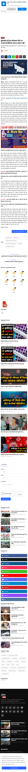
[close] (26, 754)
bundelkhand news (10, 246)
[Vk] (22, 711)
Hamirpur (23, 661)
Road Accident (21, 670)
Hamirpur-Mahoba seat (11, 243)
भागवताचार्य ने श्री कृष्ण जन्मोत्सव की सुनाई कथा (14, 261)
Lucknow (17, 661)
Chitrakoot (4, 655)
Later (16, 8)
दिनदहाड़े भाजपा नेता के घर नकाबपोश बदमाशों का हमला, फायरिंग (13, 638)
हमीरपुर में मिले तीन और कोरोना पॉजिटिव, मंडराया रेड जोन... (13, 409)
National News (5, 667)
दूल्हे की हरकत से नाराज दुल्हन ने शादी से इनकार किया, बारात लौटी (14, 256)
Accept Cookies (14, 768)
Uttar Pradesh (22, 658)
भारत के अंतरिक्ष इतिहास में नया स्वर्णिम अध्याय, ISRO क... (18, 608)
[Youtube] (22, 707)
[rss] (2, 715)
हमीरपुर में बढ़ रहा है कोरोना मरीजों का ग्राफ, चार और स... (13, 454)
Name (2, 469)
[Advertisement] (14, 22)
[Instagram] (10, 707)
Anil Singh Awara (14, 633)
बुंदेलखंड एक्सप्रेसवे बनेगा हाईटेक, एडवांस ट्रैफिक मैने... (19, 739)
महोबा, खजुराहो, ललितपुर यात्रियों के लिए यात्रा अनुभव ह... (19, 731)
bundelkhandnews (6, 658)
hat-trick (20, 243)
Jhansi (8, 664)
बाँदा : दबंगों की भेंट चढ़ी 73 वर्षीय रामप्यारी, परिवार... (18, 542)
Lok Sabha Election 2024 (11, 240)
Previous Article (15, 254)
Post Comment (5, 499)
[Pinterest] (10, 711)
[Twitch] (18, 711)
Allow (23, 8)
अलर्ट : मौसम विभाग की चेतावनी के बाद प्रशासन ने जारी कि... (17, 527)
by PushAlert (4, 10)
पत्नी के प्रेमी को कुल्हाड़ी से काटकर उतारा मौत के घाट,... (19, 643)
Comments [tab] (4, 464)
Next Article (13, 259)
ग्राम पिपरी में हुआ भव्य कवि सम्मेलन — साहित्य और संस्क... (18, 615)
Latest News (9, 661)
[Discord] (2, 711)
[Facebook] (2, 707)
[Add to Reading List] (24, 56)
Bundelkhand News (13, 655)
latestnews (14, 658)
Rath (13, 664)
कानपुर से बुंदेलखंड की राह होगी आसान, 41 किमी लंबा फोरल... (18, 519)
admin (2, 343)
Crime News (13, 667)
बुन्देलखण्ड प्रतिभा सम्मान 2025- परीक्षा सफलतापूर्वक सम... (18, 623)
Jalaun (17, 664)
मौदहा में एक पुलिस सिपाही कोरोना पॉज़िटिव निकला (11, 386)
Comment (3, 481)
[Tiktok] (14, 707)
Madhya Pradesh (21, 667)
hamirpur (16, 237)
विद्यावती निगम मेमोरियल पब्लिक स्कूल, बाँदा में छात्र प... (19, 535)
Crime (3, 664)
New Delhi (4, 670)
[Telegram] (6, 711)
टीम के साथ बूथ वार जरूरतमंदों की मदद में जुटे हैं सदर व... (12, 432)
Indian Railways (5, 673)
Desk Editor (4, 309)
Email (2, 475)
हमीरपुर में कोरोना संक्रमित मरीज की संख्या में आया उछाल (12, 363)
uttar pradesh (9, 237)
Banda (3, 661)
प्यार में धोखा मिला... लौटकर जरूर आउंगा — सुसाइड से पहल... (19, 631)
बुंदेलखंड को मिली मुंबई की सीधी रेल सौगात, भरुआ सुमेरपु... (18, 723)
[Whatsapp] (18, 707)
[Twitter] (6, 707)
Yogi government (12, 670)
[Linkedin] (14, 711)
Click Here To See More (18, 231)
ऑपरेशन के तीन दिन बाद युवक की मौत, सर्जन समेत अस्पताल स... (19, 512)
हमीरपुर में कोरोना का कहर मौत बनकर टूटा (9, 341)
